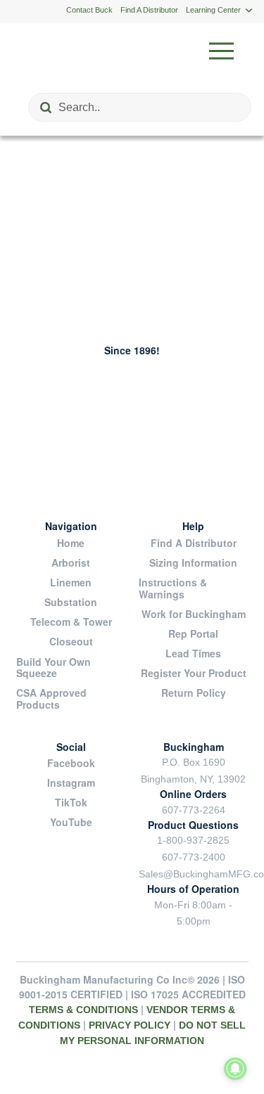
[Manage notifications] (235, 1068)
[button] (221, 51)
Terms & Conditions (83, 1009)
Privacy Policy (129, 1025)
